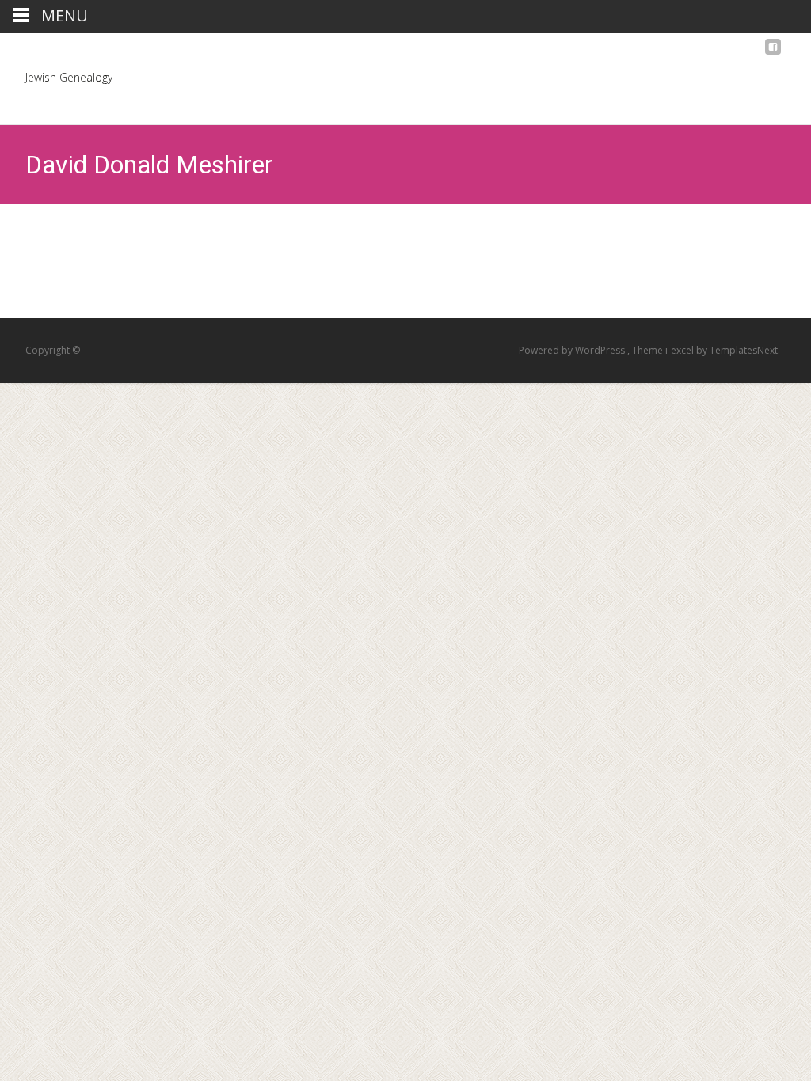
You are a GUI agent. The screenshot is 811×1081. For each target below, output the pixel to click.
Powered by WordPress (573, 350)
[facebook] (773, 51)
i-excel (680, 350)
